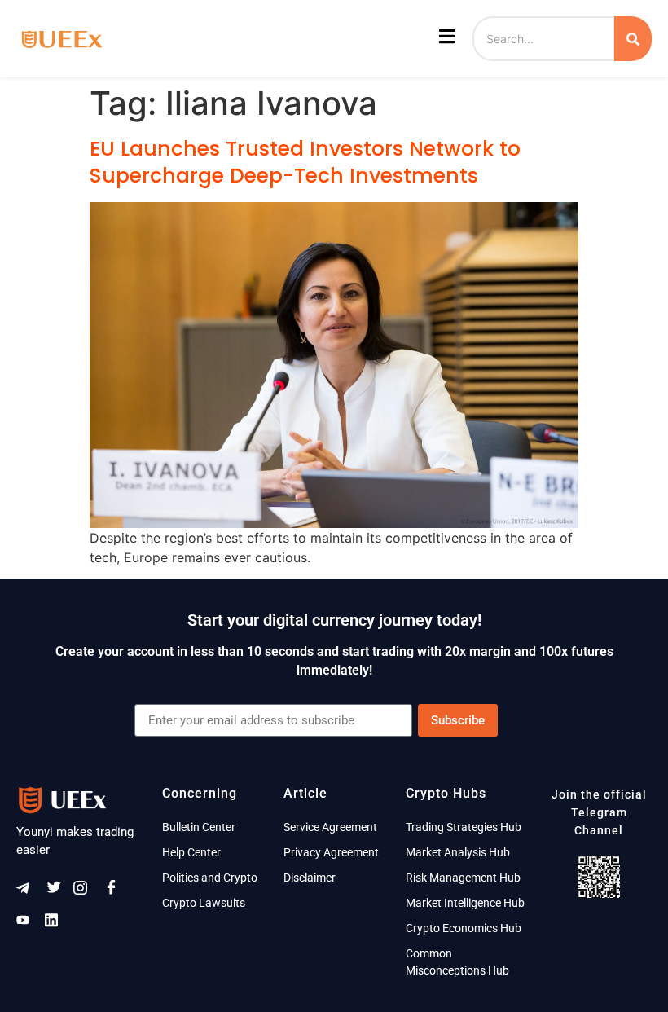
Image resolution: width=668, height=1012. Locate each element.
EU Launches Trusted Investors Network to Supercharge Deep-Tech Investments (305, 162)
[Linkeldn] (57, 923)
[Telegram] (28, 891)
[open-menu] (445, 38)
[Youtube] (28, 923)
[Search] (633, 38)
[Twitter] (57, 891)
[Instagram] (85, 891)
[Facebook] (114, 891)
